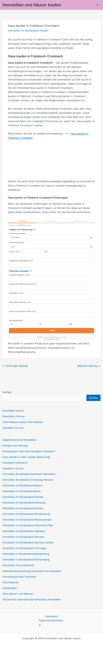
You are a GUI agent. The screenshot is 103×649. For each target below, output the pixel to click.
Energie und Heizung (15, 445)
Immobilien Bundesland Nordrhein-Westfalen (29, 474)
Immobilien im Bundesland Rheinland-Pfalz (28, 525)
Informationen (11, 582)
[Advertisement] (51, 161)
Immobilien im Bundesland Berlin (22, 491)
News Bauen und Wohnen (18, 593)
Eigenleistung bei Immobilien (20, 439)
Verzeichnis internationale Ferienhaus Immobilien (32, 599)
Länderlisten (10, 588)
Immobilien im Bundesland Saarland (24, 531)
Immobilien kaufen (13, 410)
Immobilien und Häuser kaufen (32, 4)
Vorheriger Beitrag (15, 365)
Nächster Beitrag (88, 365)
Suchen (7, 392)
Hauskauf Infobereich (15, 462)
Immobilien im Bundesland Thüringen (24, 548)
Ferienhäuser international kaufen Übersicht (29, 451)
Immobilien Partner (14, 416)
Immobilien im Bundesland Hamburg (24, 502)
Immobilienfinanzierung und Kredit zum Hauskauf (32, 571)
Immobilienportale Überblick (19, 576)
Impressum (51, 616)
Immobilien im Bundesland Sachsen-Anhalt (28, 542)
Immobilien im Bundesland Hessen (23, 508)
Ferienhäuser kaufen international (22, 422)
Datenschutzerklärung (51, 622)
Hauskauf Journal (13, 427)
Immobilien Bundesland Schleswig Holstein (28, 479)
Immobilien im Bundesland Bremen (23, 496)
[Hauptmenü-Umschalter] (97, 5)
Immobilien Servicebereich (18, 565)
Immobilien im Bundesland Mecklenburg (26, 514)
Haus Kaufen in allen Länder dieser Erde (26, 457)
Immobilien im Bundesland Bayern (23, 485)
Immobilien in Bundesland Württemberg (26, 559)
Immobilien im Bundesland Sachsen (23, 536)
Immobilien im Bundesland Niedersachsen (27, 519)
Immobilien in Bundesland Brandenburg (26, 553)
